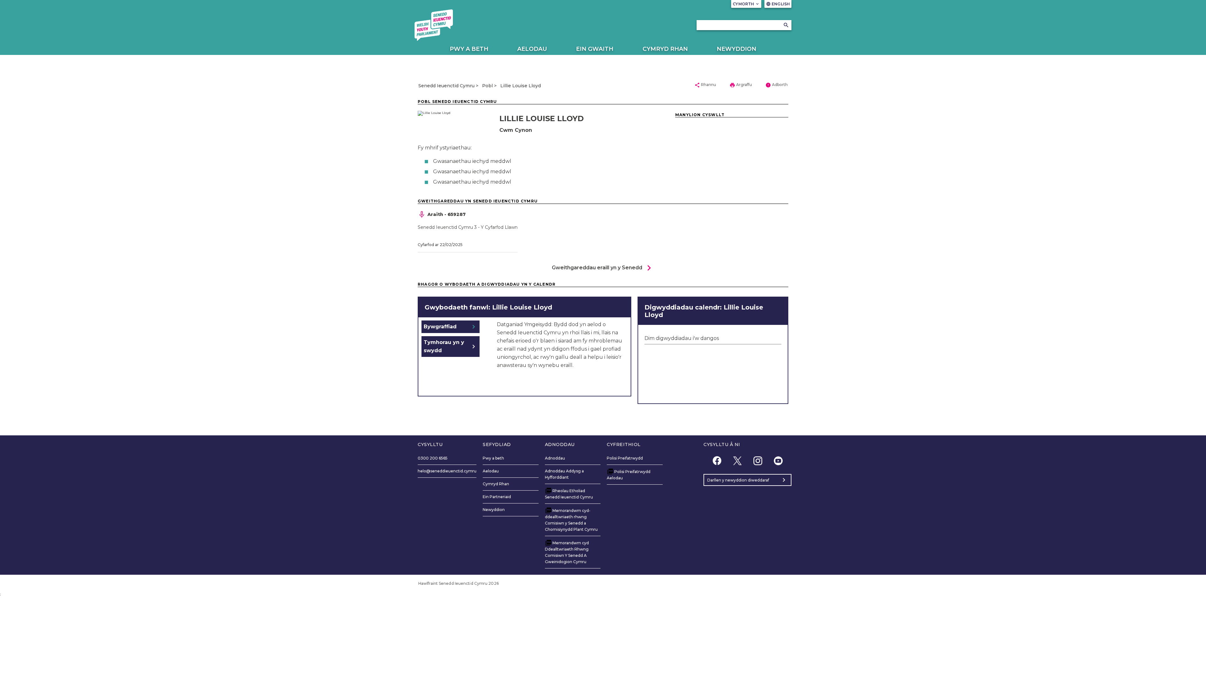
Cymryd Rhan (665, 49)
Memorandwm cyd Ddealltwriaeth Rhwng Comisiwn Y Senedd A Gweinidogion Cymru (567, 552)
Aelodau (532, 49)
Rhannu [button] (705, 85)
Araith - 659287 (446, 214)
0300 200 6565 (433, 458)
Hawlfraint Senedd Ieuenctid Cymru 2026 (458, 583)
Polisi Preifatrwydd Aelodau (628, 474)
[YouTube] (778, 461)
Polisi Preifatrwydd (625, 458)
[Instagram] (758, 461)
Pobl (487, 86)
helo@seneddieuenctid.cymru (447, 471)
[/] (434, 25)
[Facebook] (717, 461)
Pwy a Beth (469, 49)
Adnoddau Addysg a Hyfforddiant (564, 474)
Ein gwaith (594, 49)
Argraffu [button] (741, 85)
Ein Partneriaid (497, 496)
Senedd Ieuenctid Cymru (446, 86)
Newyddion (736, 49)
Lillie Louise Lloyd (520, 86)
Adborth (776, 85)
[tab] (450, 326)
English (778, 4)
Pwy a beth (493, 458)
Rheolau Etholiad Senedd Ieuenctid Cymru (569, 493)
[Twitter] (737, 461)
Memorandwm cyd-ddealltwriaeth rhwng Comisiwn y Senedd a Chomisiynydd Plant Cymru (571, 520)
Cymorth (746, 4)
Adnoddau (555, 458)
